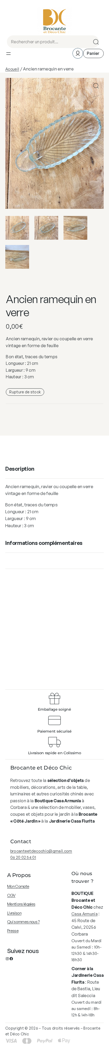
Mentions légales (21, 904)
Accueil (12, 69)
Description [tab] (19, 468)
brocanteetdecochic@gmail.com (41, 850)
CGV (11, 895)
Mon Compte (18, 886)
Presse (13, 930)
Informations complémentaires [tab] (44, 543)
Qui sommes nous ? (23, 921)
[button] (96, 86)
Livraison (14, 913)
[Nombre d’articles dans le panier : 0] (93, 53)
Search (94, 41)
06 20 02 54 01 (23, 857)
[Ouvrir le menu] (8, 53)
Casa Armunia (84, 913)
